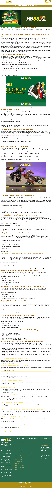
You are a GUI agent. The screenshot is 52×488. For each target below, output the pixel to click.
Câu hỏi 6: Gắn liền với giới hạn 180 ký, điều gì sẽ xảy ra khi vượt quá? (14, 339)
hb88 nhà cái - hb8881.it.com (8, 387)
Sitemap (26, 483)
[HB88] (7, 2)
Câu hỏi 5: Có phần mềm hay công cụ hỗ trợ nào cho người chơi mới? (14, 338)
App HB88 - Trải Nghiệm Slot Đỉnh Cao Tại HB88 (20, 461)
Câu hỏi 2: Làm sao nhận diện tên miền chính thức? (11, 334)
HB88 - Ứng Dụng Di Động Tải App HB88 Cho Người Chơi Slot (20, 465)
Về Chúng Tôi (30, 451)
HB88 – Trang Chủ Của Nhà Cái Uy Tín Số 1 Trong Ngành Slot (15, 424)
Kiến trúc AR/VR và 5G (6, 248)
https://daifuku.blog (44, 445)
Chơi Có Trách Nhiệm (32, 457)
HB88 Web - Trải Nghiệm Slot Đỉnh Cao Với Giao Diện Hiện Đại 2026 (20, 469)
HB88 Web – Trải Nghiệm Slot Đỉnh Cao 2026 (11, 380)
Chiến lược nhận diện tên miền (7, 284)
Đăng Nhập (30, 453)
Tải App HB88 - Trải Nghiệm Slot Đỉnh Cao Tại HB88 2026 (14, 365)
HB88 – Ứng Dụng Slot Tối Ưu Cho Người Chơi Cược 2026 (20, 463)
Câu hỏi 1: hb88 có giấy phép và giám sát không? (10, 333)
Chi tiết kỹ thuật (4, 211)
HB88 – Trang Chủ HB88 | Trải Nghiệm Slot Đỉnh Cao (13, 416)
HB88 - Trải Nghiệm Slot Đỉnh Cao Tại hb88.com (12, 373)
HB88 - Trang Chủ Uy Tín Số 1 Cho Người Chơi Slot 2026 (14, 358)
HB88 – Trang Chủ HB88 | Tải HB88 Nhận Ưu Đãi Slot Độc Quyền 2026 (20, 467)
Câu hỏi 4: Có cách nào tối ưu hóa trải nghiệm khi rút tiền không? (13, 337)
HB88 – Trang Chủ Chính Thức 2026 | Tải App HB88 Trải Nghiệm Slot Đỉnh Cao (19, 394)
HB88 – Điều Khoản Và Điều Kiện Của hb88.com (12, 402)
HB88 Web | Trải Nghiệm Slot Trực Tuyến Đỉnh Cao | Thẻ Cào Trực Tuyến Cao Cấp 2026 (22, 409)
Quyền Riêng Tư (31, 455)
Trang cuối (10, 431)
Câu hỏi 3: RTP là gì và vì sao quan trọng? (9, 335)
